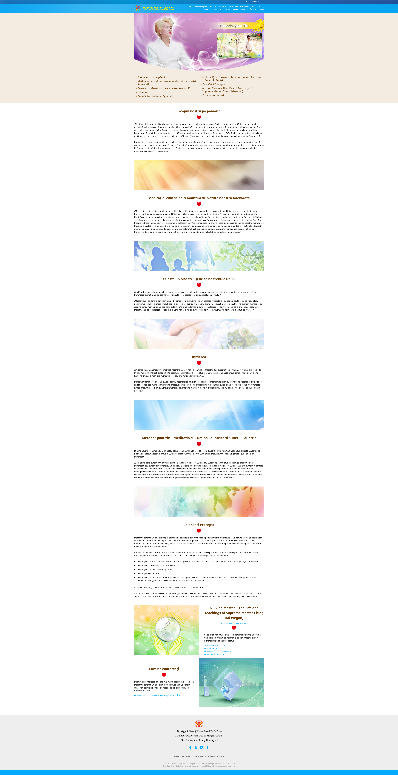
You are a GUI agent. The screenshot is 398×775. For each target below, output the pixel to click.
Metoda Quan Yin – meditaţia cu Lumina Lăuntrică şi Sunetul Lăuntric (231, 78)
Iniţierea (142, 92)
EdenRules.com (211, 648)
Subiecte (207, 9)
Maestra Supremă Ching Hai (205, 7)
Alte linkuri (255, 7)
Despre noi (185, 756)
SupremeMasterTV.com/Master (234, 623)
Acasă (176, 756)
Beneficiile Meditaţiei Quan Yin (156, 96)
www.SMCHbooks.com (214, 654)
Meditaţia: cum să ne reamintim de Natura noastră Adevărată (167, 82)
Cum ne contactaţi (213, 95)
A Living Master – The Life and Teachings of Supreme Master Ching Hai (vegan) (227, 89)
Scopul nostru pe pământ (152, 77)
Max (190, 7)
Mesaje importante (240, 9)
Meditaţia (223, 7)
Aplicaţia (220, 756)
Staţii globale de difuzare (239, 7)
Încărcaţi (253, 9)
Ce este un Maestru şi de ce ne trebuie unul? (164, 88)
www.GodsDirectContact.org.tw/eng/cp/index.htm (157, 695)
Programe (217, 9)
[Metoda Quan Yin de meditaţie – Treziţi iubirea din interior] (239, 45)
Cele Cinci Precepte (213, 84)
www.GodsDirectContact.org (217, 651)
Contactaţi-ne (197, 756)
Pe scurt (227, 9)
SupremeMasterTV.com (215, 645)
